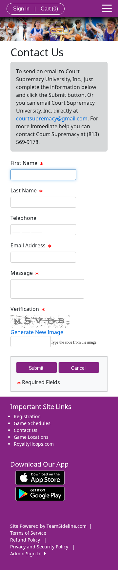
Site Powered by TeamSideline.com (48, 526)
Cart (49, 8)
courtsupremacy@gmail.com (52, 118)
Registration (27, 416)
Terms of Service (28, 533)
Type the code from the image (73, 342)
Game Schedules (32, 423)
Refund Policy (25, 540)
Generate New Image (36, 332)
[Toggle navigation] (107, 7)
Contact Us (25, 430)
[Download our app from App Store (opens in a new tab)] (40, 477)
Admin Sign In (27, 553)
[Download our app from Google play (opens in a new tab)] (40, 493)
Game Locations (31, 437)
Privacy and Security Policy (39, 546)
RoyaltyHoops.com (34, 444)
